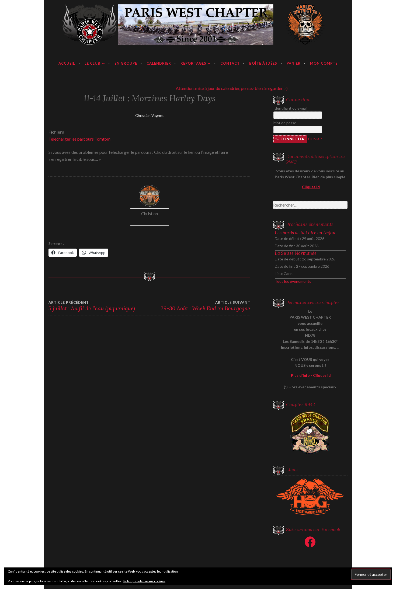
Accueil (66, 63)
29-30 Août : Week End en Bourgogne (205, 306)
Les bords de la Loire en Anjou (305, 233)
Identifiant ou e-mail (290, 108)
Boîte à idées (263, 63)
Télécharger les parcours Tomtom (79, 138)
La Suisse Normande (296, 253)
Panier (294, 63)
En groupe (125, 63)
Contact (230, 63)
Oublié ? (315, 139)
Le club (92, 63)
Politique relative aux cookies (144, 581)
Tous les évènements (293, 281)
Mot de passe (284, 122)
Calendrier (159, 63)
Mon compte (324, 63)
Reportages (193, 63)
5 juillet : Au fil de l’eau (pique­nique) (91, 306)
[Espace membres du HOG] (310, 497)
